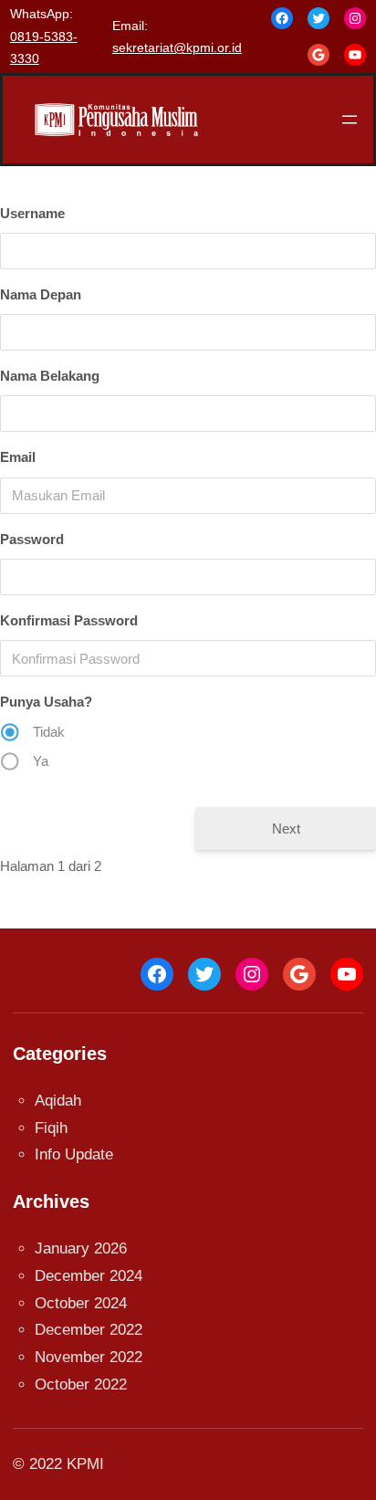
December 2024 (88, 1276)
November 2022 (88, 1357)
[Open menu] (349, 120)
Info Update (74, 1154)
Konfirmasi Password (69, 620)
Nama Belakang (49, 375)
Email (18, 457)
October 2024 (81, 1303)
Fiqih (51, 1128)
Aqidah (58, 1100)
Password (32, 539)
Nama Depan (40, 294)
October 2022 (81, 1384)
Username (32, 213)
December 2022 (88, 1329)
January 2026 (81, 1248)
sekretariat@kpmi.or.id (177, 47)
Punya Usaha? (46, 701)
